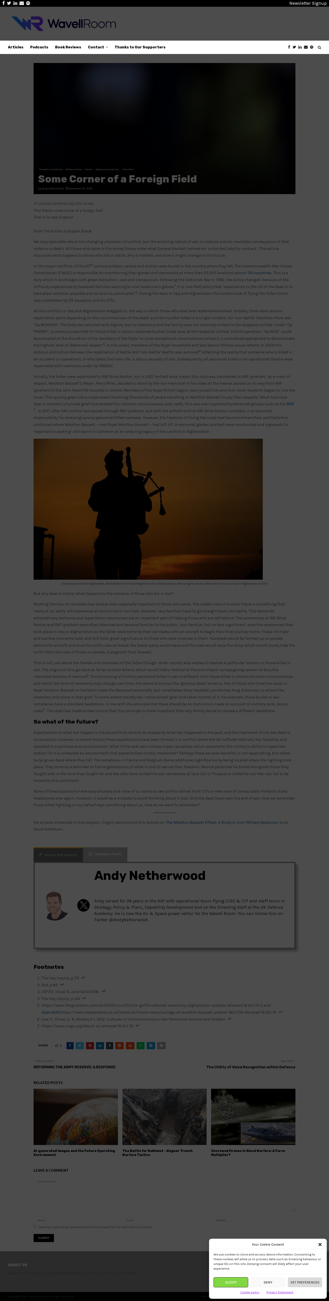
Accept (231, 1282)
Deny (268, 1282)
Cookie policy (249, 1292)
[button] (320, 1244)
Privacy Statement (279, 1292)
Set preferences (305, 1282)
